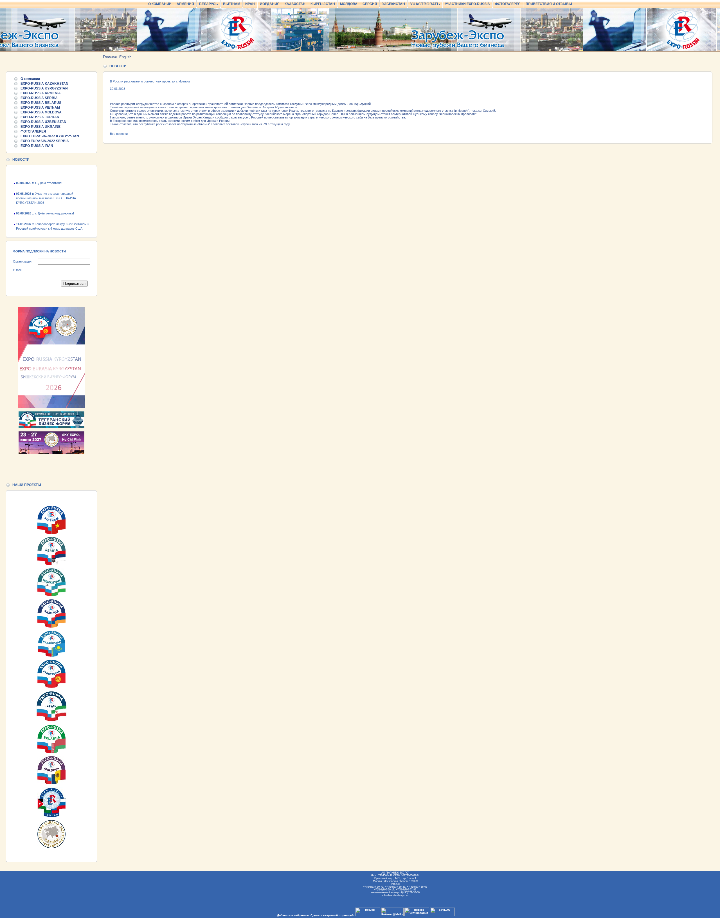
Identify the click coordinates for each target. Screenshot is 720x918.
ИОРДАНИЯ (270, 4)
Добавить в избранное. (293, 915)
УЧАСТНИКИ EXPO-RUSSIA (467, 4)
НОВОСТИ (21, 160)
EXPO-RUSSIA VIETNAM (40, 107)
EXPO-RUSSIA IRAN (37, 146)
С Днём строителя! (39, 174)
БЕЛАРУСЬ (208, 4)
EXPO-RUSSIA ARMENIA (41, 93)
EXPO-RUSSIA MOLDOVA (41, 112)
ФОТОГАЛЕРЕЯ (508, 4)
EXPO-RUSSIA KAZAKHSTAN (44, 84)
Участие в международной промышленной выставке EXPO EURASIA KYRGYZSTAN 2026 (46, 189)
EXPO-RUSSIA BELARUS (41, 103)
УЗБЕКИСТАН (393, 4)
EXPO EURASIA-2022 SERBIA (45, 141)
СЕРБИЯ (370, 4)
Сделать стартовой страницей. (332, 915)
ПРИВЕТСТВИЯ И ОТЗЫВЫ (549, 4)
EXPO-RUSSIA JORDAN (40, 117)
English (125, 57)
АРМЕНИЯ (185, 4)
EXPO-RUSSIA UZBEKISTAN (43, 122)
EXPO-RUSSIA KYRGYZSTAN (44, 88)
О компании (30, 79)
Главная (110, 57)
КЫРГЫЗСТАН (322, 4)
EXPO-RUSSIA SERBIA (39, 98)
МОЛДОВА (348, 4)
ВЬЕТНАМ (231, 4)
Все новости (119, 133)
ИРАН (250, 4)
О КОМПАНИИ (160, 4)
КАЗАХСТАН (295, 4)
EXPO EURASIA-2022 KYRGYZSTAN (50, 136)
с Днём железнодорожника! (45, 205)
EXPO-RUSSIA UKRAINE (40, 127)
